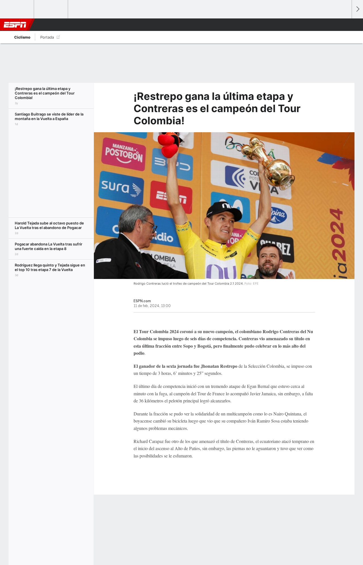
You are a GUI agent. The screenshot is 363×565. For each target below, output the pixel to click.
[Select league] (17, 9)
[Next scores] (357, 9)
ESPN (15, 24)
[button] (345, 24)
